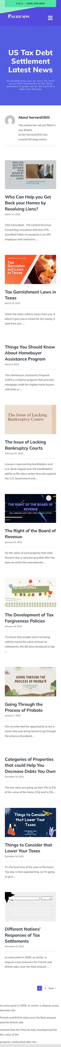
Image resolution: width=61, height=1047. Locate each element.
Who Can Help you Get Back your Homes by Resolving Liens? (28, 203)
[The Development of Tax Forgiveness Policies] (30, 592)
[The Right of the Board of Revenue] (30, 508)
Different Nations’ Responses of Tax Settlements (23, 935)
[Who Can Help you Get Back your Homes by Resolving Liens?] (30, 174)
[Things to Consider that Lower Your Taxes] (30, 822)
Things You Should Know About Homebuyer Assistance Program (30, 353)
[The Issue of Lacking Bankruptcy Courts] (30, 419)
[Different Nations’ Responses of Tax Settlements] (30, 906)
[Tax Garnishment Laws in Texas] (30, 269)
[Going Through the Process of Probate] (30, 681)
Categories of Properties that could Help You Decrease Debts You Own (30, 765)
